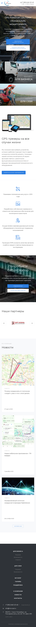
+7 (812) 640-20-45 (28, 2)
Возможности (18, 557)
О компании (18, 591)
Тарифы (18, 581)
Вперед (32, 323)
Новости (18, 594)
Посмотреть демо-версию (18, 48)
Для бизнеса (18, 551)
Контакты (18, 598)
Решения (18, 554)
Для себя (17, 566)
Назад (4, 323)
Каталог (18, 578)
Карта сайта (8, 616)
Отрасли (18, 559)
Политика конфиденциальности (18, 624)
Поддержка (18, 585)
